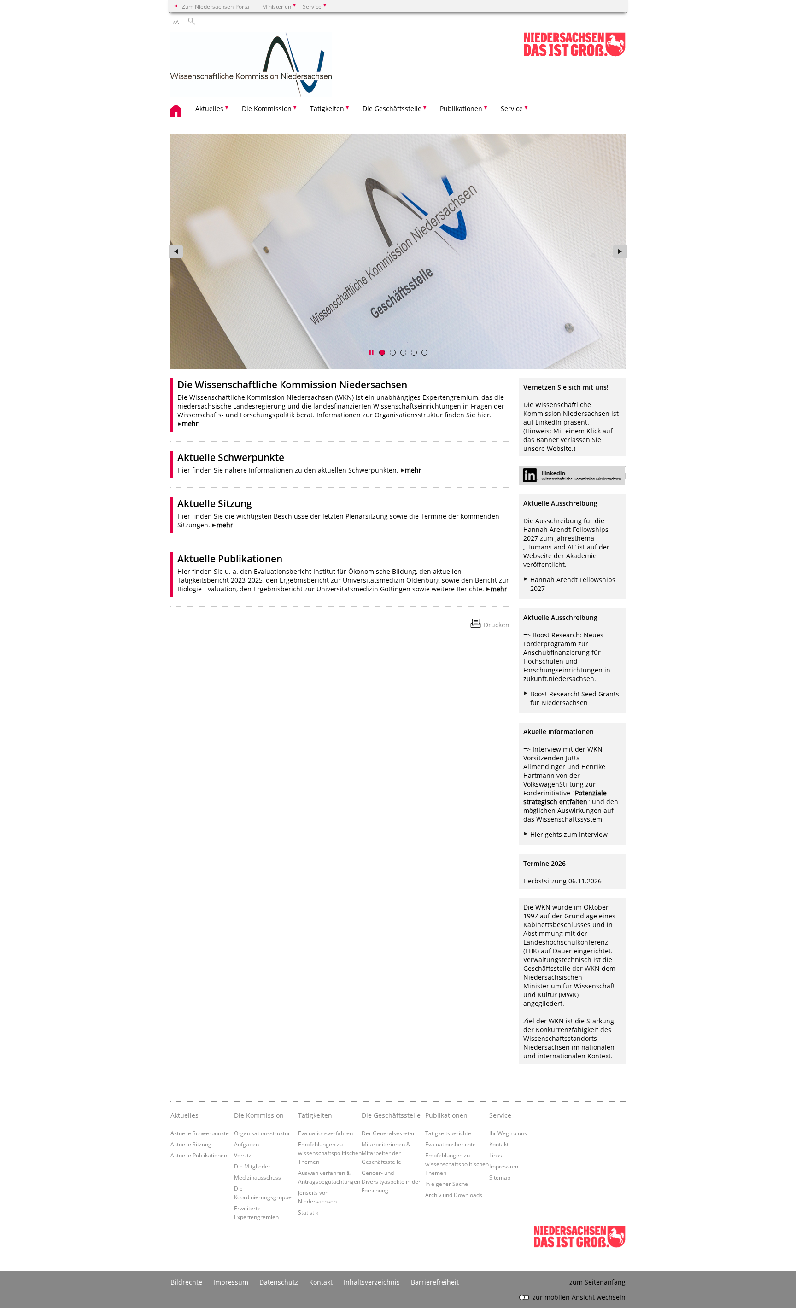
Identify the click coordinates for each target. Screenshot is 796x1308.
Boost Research (556, 635)
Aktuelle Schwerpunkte (230, 457)
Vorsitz (243, 1155)
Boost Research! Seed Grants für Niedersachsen (574, 698)
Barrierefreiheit (435, 1282)
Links (495, 1155)
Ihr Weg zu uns (508, 1133)
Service (500, 1115)
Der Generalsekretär (388, 1133)
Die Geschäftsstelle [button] (392, 108)
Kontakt (499, 1144)
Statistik (308, 1212)
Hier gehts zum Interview (569, 834)
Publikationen (446, 1115)
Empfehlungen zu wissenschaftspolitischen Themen (330, 1152)
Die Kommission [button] (267, 108)
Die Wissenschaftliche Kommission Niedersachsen (292, 384)
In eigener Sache (446, 1183)
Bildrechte (186, 1282)
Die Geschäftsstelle (391, 1115)
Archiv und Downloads (453, 1194)
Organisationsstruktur (262, 1133)
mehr (190, 423)
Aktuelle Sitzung (214, 503)
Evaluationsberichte (450, 1144)
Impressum (503, 1166)
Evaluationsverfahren (325, 1133)
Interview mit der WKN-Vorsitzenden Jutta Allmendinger (564, 758)
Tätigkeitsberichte (448, 1133)
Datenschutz (278, 1282)
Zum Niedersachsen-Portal (216, 6)
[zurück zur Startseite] (251, 65)
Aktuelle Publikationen (229, 558)
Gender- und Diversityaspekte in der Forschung (391, 1181)
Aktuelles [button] (209, 108)
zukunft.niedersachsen (558, 678)
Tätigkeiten (315, 1115)
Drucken (496, 624)
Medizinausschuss (257, 1177)
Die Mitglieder (252, 1166)
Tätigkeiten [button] (327, 108)
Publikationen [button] (461, 108)
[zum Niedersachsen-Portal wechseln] (574, 54)
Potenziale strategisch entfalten (565, 797)
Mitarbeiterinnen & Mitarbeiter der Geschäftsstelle (386, 1152)
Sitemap (499, 1177)
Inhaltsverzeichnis (372, 1282)
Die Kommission (259, 1115)
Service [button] (512, 108)
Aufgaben (246, 1144)
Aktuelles (184, 1115)
